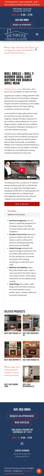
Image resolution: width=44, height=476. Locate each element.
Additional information (16, 214)
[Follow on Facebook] (22, 443)
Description (12, 211)
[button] (36, 50)
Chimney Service (11, 2)
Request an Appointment (22, 24)
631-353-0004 (22, 19)
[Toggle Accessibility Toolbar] (39, 471)
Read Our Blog (22, 422)
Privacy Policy (19, 473)
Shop (21, 2)
